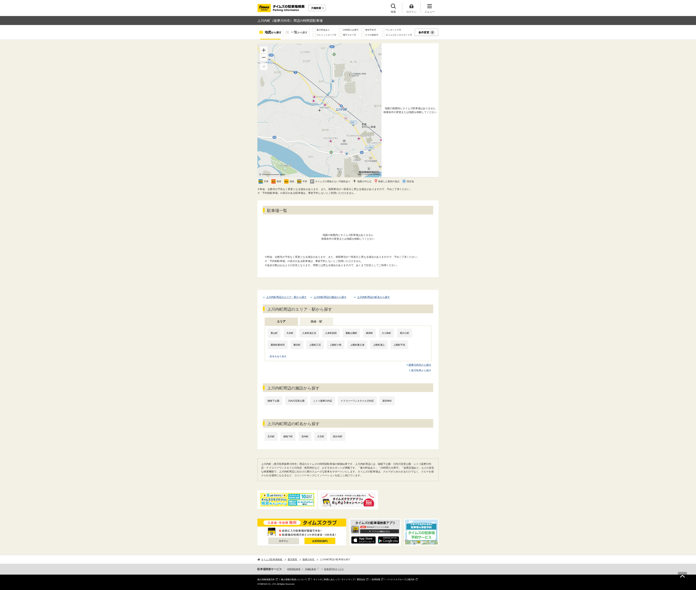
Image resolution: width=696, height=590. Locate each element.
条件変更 (426, 32)
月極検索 (316, 8)
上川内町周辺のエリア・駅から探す (286, 297)
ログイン (283, 541)
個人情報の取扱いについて (294, 579)
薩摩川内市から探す (420, 364)
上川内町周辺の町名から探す (373, 297)
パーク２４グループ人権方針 (400, 579)
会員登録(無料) (320, 541)
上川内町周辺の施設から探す (330, 297)
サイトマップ (348, 579)
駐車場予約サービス (334, 569)
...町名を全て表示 (277, 356)
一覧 (299, 32)
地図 (273, 32)
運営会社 (361, 579)
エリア (281, 321)
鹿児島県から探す (421, 370)
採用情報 (376, 579)
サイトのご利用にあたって (326, 579)
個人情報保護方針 (266, 579)
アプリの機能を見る (381, 531)
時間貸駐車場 (293, 569)
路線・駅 (316, 321)
